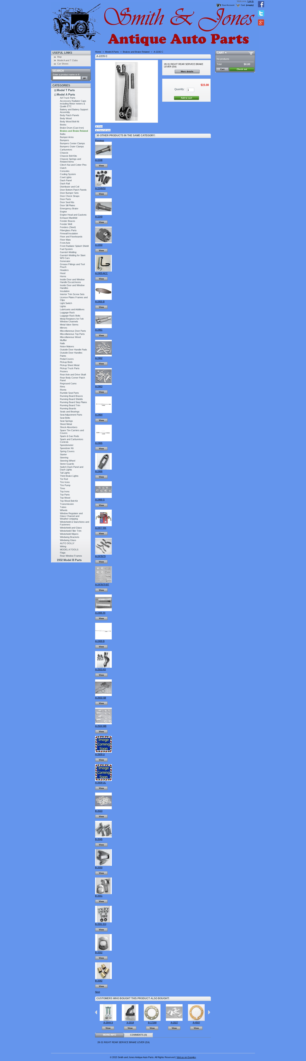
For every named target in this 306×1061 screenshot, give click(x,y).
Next (97, 992)
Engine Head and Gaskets (73, 214)
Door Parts (65, 199)
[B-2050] (103, 865)
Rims (62, 386)
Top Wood (65, 497)
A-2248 (98, 160)
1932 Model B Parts (69, 560)
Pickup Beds (66, 362)
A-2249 (98, 216)
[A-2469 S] (103, 497)
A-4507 (196, 1022)
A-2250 (98, 245)
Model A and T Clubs (67, 60)
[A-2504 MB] (103, 723)
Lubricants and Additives (72, 309)
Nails (62, 343)
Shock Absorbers (68, 427)
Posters (64, 371)
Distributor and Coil (69, 186)
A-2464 (98, 414)
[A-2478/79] (103, 553)
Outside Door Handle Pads (73, 349)
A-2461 (98, 330)
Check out (242, 69)
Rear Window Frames (71, 556)
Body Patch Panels (69, 115)
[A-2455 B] (103, 299)
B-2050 (98, 867)
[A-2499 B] (103, 638)
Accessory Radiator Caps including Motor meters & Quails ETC (73, 104)
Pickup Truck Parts (70, 368)
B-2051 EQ (100, 924)
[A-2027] (174, 1020)
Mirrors (63, 327)
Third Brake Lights (69, 476)
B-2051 (98, 896)
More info (109, 1035)
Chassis (64, 152)
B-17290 (152, 1022)
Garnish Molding (68, 252)
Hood (62, 273)
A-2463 (98, 386)
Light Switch (66, 303)
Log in (251, 1)
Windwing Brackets (69, 537)
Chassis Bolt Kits (68, 156)
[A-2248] (103, 157)
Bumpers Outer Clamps (72, 146)
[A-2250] (103, 242)
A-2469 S (99, 499)
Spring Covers (67, 451)
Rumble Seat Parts (69, 393)
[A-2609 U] (103, 752)
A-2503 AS (100, 669)
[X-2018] (130, 1020)
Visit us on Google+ (186, 1057)
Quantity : (179, 89)
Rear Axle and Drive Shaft (73, 374)
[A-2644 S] (108, 1020)
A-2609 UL (100, 782)
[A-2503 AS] (103, 667)
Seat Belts (65, 418)
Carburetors (66, 149)
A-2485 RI (100, 613)
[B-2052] (103, 950)
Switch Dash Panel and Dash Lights (71, 468)
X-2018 (130, 1022)
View (101, 165)
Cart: (243, 5)
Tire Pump (65, 485)
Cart (220, 52)
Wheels (63, 510)
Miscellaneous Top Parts (72, 334)
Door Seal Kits (67, 202)
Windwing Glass (68, 540)
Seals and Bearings (70, 411)
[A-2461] (103, 327)
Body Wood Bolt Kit (69, 121)
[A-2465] (103, 440)
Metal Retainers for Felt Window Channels (71, 320)
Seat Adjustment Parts (71, 414)
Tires (62, 488)
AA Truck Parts (67, 98)
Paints (63, 356)
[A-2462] (103, 355)
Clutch (63, 168)
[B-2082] (103, 978)
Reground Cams (68, 383)
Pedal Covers (67, 359)
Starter (63, 454)
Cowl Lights (66, 177)
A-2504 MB (100, 726)
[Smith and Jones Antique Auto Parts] (78, 25)
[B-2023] (103, 808)
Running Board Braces (71, 396)
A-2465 (98, 443)
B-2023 (98, 811)
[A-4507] (196, 1020)
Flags (63, 552)
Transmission (67, 504)
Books (63, 124)
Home (98, 52)
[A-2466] (103, 469)
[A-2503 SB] (103, 695)
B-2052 (98, 952)
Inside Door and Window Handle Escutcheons (72, 280)
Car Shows (62, 63)
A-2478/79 (100, 556)
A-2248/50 (100, 188)
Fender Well (66, 224)
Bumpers (64, 140)
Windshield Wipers (69, 534)
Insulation (65, 291)
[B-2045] (103, 836)
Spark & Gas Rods (69, 436)
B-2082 (98, 980)
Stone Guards (67, 464)
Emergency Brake (69, 208)
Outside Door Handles (71, 352)
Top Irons (65, 491)
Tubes (63, 507)
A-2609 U (100, 754)
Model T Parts (66, 90)
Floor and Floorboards (71, 236)
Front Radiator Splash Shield (74, 246)
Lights (63, 306)
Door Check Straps (70, 196)
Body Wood (66, 118)
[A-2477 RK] (103, 525)
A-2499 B (99, 641)
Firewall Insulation (69, 233)
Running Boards (68, 408)
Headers (64, 270)
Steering (64, 457)
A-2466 (98, 471)
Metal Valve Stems (69, 324)
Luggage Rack (67, 312)
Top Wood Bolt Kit (69, 501)
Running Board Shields (71, 399)
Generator (65, 261)
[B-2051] (103, 893)
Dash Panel (66, 180)
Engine (63, 211)
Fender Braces (67, 221)
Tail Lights (65, 473)
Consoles (65, 171)
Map (59, 57)
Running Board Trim (70, 405)
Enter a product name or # (66, 74)
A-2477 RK (100, 528)
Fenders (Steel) (68, 227)
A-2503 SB (100, 697)
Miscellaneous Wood (70, 337)
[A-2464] (103, 412)
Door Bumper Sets (69, 193)
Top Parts (65, 494)
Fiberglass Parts (68, 230)
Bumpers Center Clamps (72, 143)
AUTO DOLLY (67, 543)
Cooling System (68, 174)
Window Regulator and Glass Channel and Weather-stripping (71, 516)
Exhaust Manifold (68, 218)
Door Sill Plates (67, 205)
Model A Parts (66, 94)
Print (100, 126)
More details (187, 71)
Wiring (63, 546)
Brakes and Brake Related (74, 131)
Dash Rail (65, 183)
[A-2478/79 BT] (103, 582)
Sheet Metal (66, 424)
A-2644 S (108, 1022)
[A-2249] (103, 214)
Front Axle (65, 243)
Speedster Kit (66, 448)
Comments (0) (138, 1035)
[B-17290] (152, 1020)
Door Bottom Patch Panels (73, 190)
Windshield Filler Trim (70, 531)
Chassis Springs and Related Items (70, 160)
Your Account (228, 5)
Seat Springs (66, 421)
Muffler (63, 340)
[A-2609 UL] (103, 780)
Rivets (63, 389)
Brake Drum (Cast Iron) (72, 128)
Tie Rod (64, 479)
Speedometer (66, 445)
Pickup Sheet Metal (69, 365)
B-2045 (98, 839)
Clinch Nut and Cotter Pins (73, 165)
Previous (99, 140)
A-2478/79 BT (102, 584)
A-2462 (98, 358)
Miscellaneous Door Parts (73, 331)
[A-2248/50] (103, 186)
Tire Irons (65, 482)
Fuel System (66, 249)
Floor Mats (65, 239)
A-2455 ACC (101, 273)
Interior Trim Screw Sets (72, 294)
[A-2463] (103, 384)
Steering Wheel (67, 460)
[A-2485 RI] (103, 610)
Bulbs (63, 134)
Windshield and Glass (71, 527)
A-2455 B (99, 301)
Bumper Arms (67, 137)
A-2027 (174, 1022)
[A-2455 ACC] (103, 270)
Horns (63, 276)
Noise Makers (67, 346)
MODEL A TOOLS (69, 549)
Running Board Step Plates (73, 402)
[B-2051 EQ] (103, 921)
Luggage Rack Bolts (70, 315)
